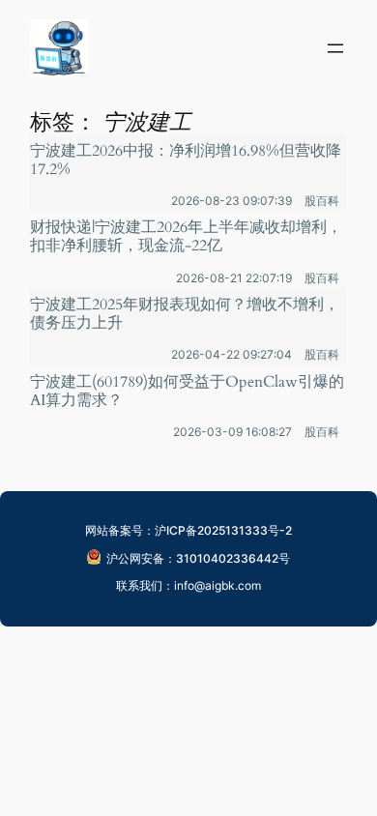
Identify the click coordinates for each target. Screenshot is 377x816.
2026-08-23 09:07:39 (231, 200)
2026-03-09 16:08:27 (232, 431)
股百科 (321, 200)
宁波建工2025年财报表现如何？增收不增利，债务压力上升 (184, 314)
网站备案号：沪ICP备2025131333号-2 (188, 530)
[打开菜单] (335, 48)
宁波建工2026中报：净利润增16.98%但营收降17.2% (185, 160)
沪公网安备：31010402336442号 (198, 558)
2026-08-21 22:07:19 (234, 278)
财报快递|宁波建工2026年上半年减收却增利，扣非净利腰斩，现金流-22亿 (186, 237)
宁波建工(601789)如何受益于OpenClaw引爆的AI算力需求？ (187, 391)
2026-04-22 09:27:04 (231, 354)
